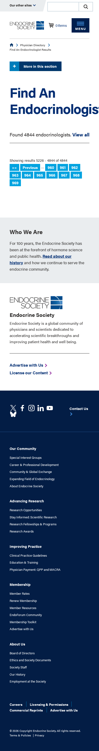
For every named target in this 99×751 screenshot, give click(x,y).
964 (27, 175)
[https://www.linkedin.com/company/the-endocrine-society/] (40, 408)
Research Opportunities (26, 510)
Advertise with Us (21, 629)
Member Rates (20, 593)
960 (51, 167)
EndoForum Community (26, 615)
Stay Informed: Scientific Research (33, 517)
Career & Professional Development (34, 465)
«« (14, 167)
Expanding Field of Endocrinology (32, 479)
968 (76, 175)
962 (74, 167)
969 (15, 182)
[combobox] (63, 6)
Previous (30, 167)
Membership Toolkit (23, 622)
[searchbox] (63, 7)
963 (15, 175)
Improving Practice (26, 546)
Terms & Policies (20, 735)
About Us (17, 643)
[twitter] (13, 408)
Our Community (23, 448)
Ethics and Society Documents (30, 660)
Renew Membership (23, 601)
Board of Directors (22, 653)
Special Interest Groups (26, 458)
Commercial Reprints (26, 710)
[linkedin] (49, 408)
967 (64, 175)
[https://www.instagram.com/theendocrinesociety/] (31, 408)
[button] (86, 6)
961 (63, 167)
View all (80, 134)
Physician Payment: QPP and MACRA (35, 570)
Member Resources (23, 608)
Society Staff (18, 667)
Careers (16, 704)
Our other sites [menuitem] (21, 5)
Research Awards (22, 531)
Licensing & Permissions (49, 704)
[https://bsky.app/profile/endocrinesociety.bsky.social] (13, 414)
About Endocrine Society (26, 486)
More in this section (40, 66)
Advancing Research (27, 500)
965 (40, 175)
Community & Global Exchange (31, 472)
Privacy (39, 735)
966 (52, 175)
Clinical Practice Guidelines (28, 555)
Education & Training (24, 562)
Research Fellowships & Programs (33, 524)
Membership (20, 584)
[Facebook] (22, 408)
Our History (17, 674)
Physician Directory (32, 45)
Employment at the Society (28, 681)
